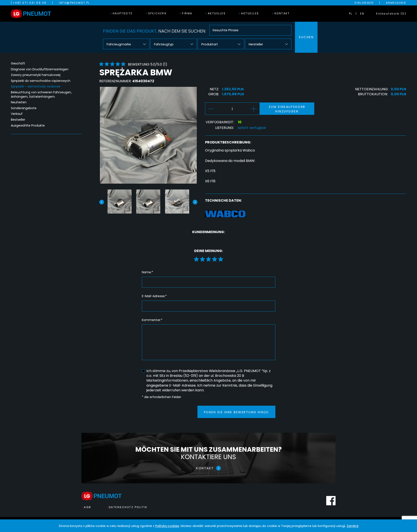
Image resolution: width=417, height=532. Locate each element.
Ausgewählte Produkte (28, 126)
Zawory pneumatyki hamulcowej (35, 75)
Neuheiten (18, 102)
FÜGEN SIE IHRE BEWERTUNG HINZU (236, 412)
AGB (87, 507)
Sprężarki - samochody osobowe (35, 86)
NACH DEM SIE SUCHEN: (154, 31)
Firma (187, 13)
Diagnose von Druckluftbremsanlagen (39, 69)
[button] (195, 202)
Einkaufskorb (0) (391, 13)
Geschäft (18, 63)
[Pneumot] (31, 13)
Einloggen (364, 3)
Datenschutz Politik (128, 507)
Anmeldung (396, 3)
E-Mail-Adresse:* (154, 296)
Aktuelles (217, 13)
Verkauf (17, 114)
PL (350, 13)
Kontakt (282, 13)
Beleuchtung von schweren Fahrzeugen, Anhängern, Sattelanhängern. (41, 94)
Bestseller (18, 120)
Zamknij (352, 526)
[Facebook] (331, 500)
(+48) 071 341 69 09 (29, 3)
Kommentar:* (152, 320)
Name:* (147, 272)
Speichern (157, 13)
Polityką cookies (167, 526)
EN (362, 13)
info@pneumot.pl (74, 3)
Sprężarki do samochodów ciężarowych (40, 81)
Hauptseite (123, 13)
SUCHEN (306, 37)
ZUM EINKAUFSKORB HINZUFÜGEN (287, 109)
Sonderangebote (23, 108)
